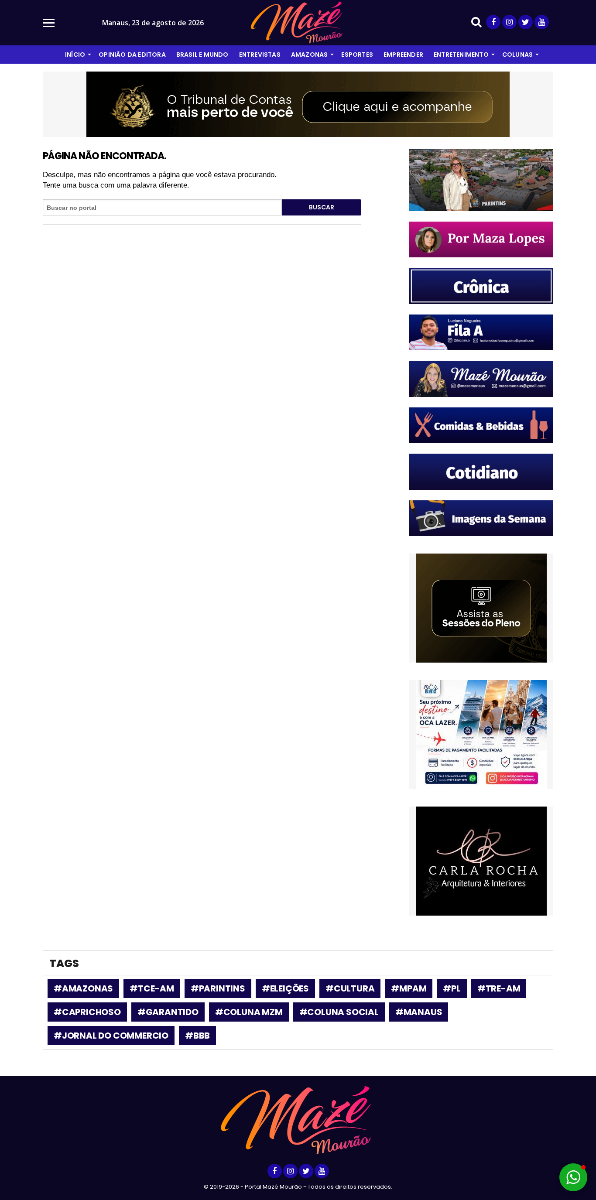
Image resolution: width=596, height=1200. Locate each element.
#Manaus (418, 1012)
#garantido (168, 1012)
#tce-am (152, 988)
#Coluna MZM (249, 1012)
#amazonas (83, 988)
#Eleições (285, 988)
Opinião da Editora (132, 54)
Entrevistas (260, 54)
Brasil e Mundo (202, 54)
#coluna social (339, 1012)
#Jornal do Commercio (111, 1035)
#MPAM (408, 988)
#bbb (197, 1035)
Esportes (357, 54)
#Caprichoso (87, 1012)
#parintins (218, 988)
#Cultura (349, 988)
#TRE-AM (499, 988)
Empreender (403, 54)
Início (75, 54)
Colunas (517, 54)
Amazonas (309, 54)
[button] (573, 1177)
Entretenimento (461, 54)
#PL (451, 988)
